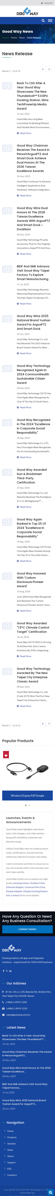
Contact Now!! (27, 929)
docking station (21, 883)
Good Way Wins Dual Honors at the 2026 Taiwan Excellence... (26, 1069)
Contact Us (16, 895)
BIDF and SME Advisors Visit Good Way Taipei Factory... (24, 1085)
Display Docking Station (35, 891)
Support (11, 1162)
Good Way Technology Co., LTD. (34, 1189)
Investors (12, 1175)
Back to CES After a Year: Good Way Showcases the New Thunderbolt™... (23, 1037)
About (10, 1156)
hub (8, 895)
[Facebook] (3, 971)
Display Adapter (14, 891)
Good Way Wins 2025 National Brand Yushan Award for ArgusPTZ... (24, 1102)
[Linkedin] (10, 971)
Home (14, 37)
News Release (34, 37)
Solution (11, 1143)
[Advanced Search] (51, 1192)
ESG (9, 1168)
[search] (42, 20)
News (22, 37)
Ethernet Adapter (15, 887)
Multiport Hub (37, 883)
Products (12, 1137)
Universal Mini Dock (35, 887)
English (48, 3)
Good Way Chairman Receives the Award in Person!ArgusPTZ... (27, 1053)
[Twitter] (7, 971)
